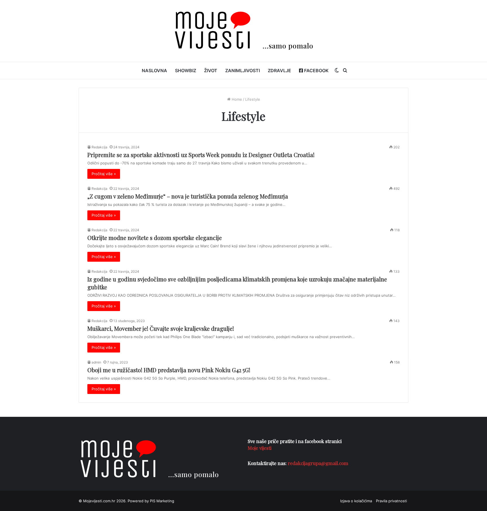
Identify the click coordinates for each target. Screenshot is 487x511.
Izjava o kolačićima (356, 501)
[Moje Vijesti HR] (243, 30)
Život (210, 70)
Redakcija (99, 147)
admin (96, 362)
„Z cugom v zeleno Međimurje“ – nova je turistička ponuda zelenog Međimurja (187, 196)
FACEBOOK (316, 70)
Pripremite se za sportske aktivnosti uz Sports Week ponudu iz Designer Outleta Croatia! (201, 154)
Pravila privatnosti (391, 501)
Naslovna (154, 70)
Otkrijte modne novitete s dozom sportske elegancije (154, 237)
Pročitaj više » (104, 173)
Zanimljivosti (242, 70)
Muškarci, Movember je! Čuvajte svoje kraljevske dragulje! (160, 328)
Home (236, 99)
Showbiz (185, 70)
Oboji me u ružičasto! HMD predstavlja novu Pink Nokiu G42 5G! (168, 370)
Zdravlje (279, 70)
